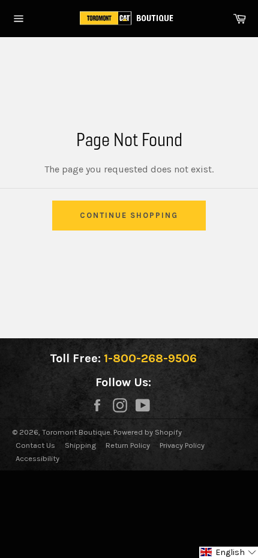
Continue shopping (129, 215)
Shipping (80, 445)
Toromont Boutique (76, 431)
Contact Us (35, 445)
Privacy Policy (182, 445)
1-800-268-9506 (150, 358)
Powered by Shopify (147, 431)
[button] (228, 552)
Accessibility (37, 458)
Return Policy (128, 445)
